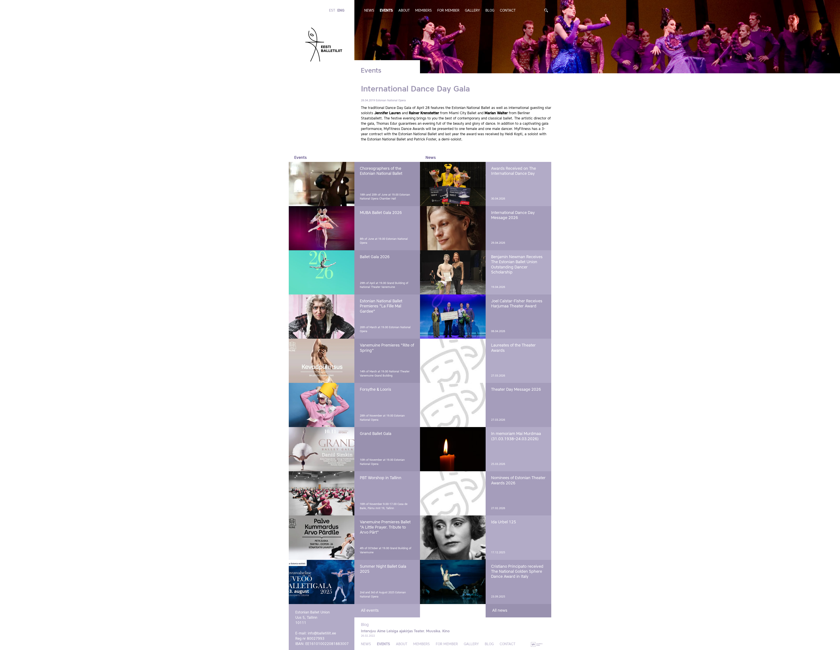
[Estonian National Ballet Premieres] (321, 316)
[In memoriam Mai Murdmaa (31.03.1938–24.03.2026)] (453, 449)
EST (332, 10)
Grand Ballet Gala (375, 434)
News (369, 10)
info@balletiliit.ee (322, 633)
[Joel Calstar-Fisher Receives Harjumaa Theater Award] (453, 316)
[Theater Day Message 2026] (453, 405)
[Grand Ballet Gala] (321, 449)
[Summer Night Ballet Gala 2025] (321, 582)
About (404, 10)
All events (370, 611)
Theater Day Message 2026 (516, 390)
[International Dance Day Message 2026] (453, 228)
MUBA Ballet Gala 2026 (381, 213)
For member (448, 10)
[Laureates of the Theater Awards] (453, 361)
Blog (489, 10)
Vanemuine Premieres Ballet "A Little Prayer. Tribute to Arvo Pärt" (385, 527)
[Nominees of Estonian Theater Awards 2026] (453, 493)
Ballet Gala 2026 (375, 257)
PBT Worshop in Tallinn (380, 478)
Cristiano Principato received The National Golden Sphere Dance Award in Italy (517, 572)
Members (423, 10)
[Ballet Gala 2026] (321, 272)
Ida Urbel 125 (503, 522)
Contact (508, 10)
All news (499, 611)
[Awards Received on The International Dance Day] (453, 184)
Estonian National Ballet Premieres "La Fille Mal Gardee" (381, 306)
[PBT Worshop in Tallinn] (321, 493)
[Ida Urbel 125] (453, 537)
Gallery (472, 10)
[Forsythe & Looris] (321, 405)
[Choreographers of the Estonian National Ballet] (321, 184)
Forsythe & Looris (375, 390)
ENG (341, 10)
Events (386, 10)
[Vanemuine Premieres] (321, 361)
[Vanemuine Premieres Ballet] (321, 537)
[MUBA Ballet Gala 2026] (321, 228)
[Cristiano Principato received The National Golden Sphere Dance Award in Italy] (453, 582)
